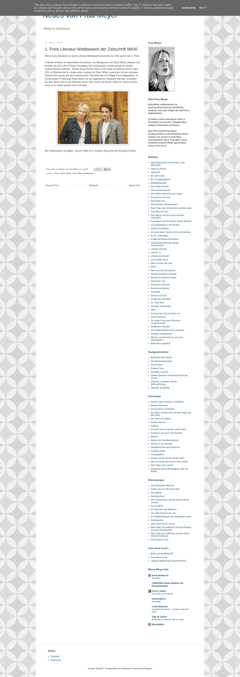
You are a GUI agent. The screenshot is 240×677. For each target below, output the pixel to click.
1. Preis (56, 173)
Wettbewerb (88, 173)
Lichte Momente (160, 606)
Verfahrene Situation (160, 326)
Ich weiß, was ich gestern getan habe (168, 429)
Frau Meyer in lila (159, 557)
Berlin (62, 173)
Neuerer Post (52, 185)
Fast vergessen (158, 201)
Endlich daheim (158, 422)
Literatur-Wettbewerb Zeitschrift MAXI (168, 561)
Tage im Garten (159, 617)
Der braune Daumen (160, 190)
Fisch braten (157, 365)
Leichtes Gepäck (159, 249)
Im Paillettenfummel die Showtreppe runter (171, 516)
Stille (153, 310)
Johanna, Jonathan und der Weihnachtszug (164, 382)
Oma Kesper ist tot (159, 539)
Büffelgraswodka (159, 183)
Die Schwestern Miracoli (162, 485)
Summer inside (158, 451)
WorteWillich (158, 624)
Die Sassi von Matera (161, 418)
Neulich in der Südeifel (162, 444)
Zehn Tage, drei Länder (162, 465)
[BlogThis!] (99, 169)
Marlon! (154, 436)
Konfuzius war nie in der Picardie (166, 433)
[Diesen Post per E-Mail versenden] (95, 169)
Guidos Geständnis (160, 228)
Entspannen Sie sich (160, 197)
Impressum (56, 660)
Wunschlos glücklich (160, 343)
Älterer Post (134, 185)
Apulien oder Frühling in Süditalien (167, 402)
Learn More (189, 8)
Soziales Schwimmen (161, 306)
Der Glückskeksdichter (161, 361)
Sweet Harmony (158, 317)
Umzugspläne (157, 454)
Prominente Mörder (160, 288)
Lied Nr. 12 (156, 252)
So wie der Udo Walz (161, 299)
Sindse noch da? (159, 295)
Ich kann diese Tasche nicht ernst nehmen (171, 232)
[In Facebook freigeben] (105, 169)
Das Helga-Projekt (159, 186)
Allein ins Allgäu (158, 169)
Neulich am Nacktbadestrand (165, 440)
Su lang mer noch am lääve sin (165, 313)
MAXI (68, 173)
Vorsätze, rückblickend (161, 334)
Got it (203, 8)
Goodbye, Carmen (159, 372)
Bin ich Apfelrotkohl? (160, 179)
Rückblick (156, 578)
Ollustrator (126, 668)
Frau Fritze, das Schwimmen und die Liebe (171, 208)
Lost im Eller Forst (159, 260)
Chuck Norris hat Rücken (163, 409)
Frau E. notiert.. (159, 591)
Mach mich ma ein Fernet (163, 524)
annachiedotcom (160, 575)
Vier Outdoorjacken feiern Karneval (167, 330)
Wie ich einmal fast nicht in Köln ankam (169, 461)
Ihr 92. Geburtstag (159, 235)
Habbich (155, 426)
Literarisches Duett (160, 256)
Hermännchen (157, 496)
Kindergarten (157, 520)
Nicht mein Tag (158, 281)
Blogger (148, 668)
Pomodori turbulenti (160, 284)
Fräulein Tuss (157, 368)
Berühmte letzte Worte (161, 357)
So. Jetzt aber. (157, 302)
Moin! (153, 267)
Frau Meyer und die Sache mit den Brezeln (171, 221)
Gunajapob (156, 492)
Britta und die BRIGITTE (162, 553)
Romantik (155, 292)
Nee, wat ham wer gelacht (163, 270)
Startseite (93, 185)
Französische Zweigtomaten (164, 204)
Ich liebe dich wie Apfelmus (164, 509)
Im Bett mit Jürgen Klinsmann (165, 239)
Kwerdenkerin (159, 599)
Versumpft (156, 601)
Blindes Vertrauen (159, 405)
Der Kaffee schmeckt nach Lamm (166, 193)
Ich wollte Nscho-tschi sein (163, 513)
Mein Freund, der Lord (161, 263)
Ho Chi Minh (157, 506)
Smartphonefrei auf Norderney (165, 447)
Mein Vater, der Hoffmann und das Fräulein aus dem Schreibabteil (171, 528)
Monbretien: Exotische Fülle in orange (168, 619)
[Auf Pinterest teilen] (109, 169)
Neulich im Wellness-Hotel (163, 277)
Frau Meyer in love (159, 211)
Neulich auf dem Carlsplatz (164, 274)
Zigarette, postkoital (160, 388)
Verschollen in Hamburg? (162, 594)
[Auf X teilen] (102, 169)
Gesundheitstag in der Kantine (165, 225)
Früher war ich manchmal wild (165, 489)
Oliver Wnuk (77, 173)
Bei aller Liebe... (158, 176)
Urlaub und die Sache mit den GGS (167, 458)
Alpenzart (155, 172)
